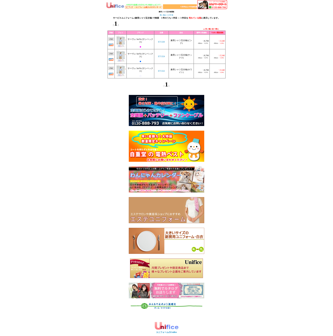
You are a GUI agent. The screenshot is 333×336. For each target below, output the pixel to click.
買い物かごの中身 (166, 15)
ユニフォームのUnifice (166, 332)
